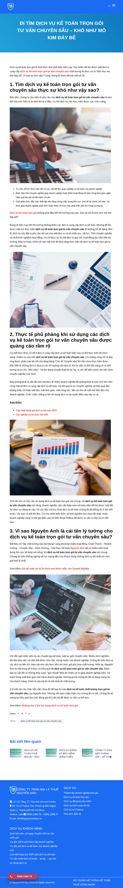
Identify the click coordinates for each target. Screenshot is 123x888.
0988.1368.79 (33, 814)
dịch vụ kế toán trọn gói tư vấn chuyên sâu (41, 721)
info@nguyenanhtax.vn (29, 818)
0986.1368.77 (51, 814)
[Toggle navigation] (114, 6)
